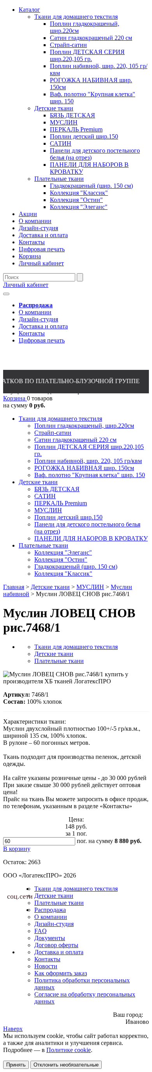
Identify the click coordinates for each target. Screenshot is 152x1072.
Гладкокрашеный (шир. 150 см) (75, 566)
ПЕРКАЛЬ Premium (60, 503)
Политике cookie (68, 1050)
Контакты (32, 333)
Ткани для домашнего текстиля (60, 418)
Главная (13, 587)
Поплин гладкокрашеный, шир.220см (84, 425)
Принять (16, 1065)
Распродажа (50, 909)
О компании (35, 312)
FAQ (40, 931)
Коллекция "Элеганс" (63, 552)
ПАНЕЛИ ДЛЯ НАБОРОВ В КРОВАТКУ (91, 538)
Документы (49, 938)
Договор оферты (56, 945)
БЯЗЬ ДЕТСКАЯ (57, 489)
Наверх (13, 1028)
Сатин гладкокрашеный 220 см (75, 439)
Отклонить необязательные (66, 1065)
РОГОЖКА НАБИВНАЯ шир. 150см (84, 468)
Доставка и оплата (43, 326)
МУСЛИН (48, 510)
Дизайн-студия (38, 319)
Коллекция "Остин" (60, 559)
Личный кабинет (25, 284)
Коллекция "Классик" (63, 573)
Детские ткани (38, 482)
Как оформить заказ (60, 973)
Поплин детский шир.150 (68, 517)
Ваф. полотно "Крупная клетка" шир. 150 (89, 475)
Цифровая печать (42, 340)
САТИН (45, 496)
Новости (45, 966)
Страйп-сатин (52, 432)
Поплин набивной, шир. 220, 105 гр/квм (88, 461)
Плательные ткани (43, 545)
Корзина (15, 398)
